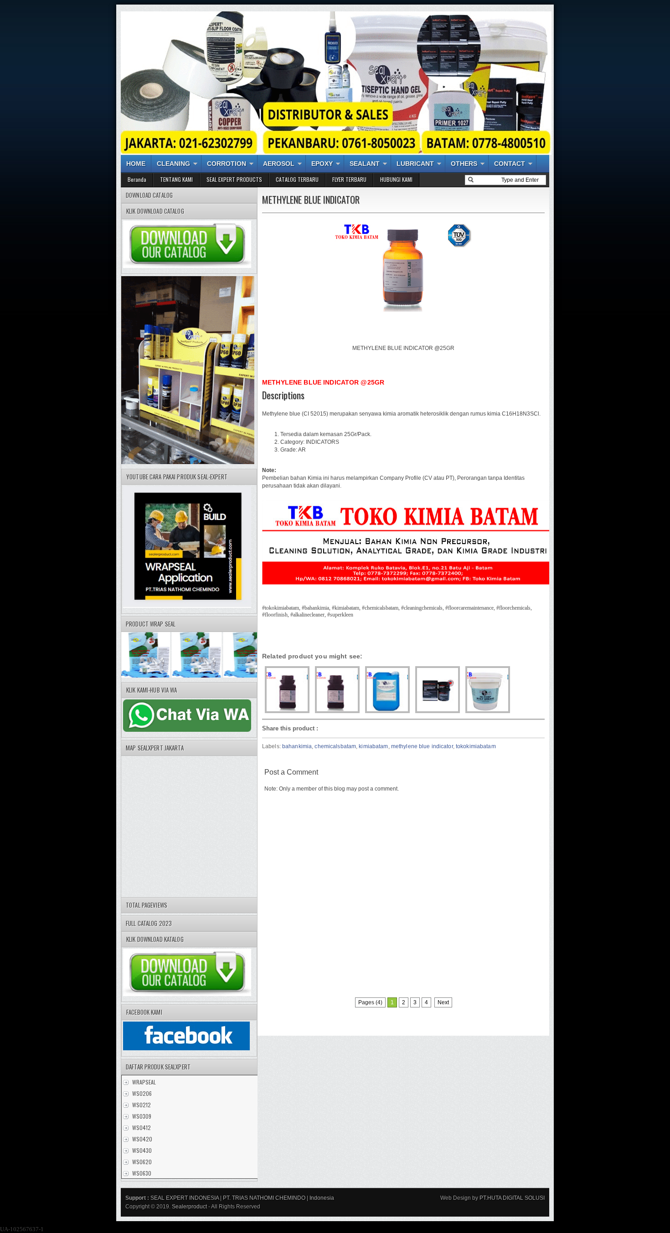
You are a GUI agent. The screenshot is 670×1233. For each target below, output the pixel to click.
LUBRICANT (415, 163)
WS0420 (142, 1139)
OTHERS (464, 163)
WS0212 (141, 1105)
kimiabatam (373, 746)
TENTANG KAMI (176, 179)
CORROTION (226, 163)
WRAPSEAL (144, 1082)
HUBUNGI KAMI (396, 179)
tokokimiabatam (476, 746)
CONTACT (509, 163)
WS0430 (142, 1150)
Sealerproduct (189, 1206)
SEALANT (365, 163)
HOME (135, 163)
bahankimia (297, 746)
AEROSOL (278, 163)
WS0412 (141, 1127)
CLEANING (173, 163)
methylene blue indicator (422, 746)
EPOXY (322, 163)
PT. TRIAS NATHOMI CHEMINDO (264, 1198)
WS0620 (142, 1162)
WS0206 (142, 1093)
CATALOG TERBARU (297, 179)
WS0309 (141, 1116)
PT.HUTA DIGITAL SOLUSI (511, 1198)
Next (443, 1002)
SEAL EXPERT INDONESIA (184, 1198)
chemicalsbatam (335, 746)
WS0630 (141, 1173)
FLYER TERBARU (349, 179)
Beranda (137, 179)
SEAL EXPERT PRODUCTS (234, 179)
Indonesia (321, 1198)
